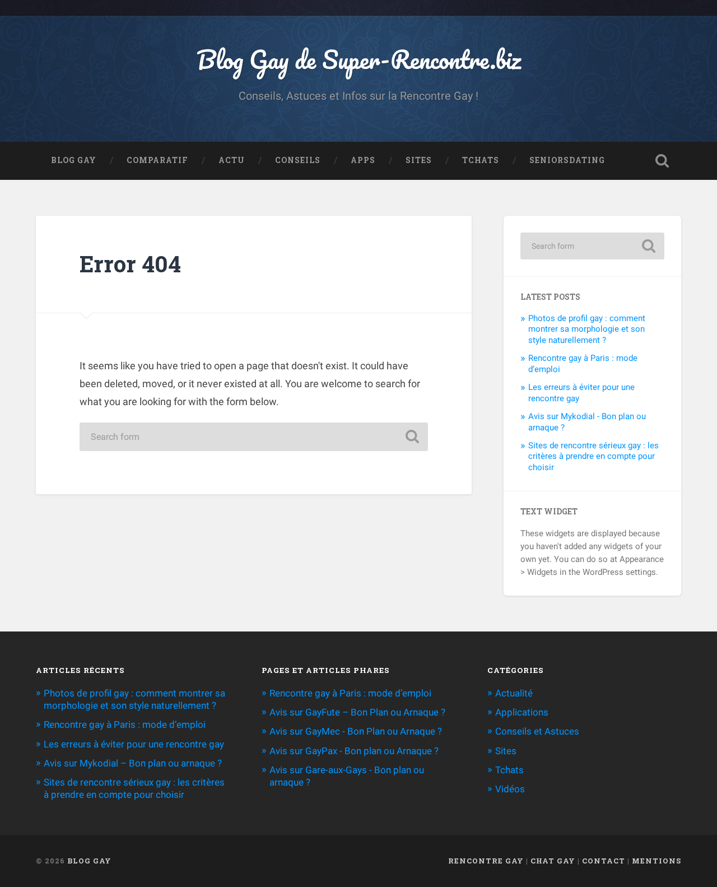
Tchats (480, 160)
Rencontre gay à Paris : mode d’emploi (125, 724)
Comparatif (157, 160)
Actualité (514, 693)
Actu (231, 160)
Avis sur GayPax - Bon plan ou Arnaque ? (354, 750)
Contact (603, 860)
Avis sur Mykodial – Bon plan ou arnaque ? (133, 763)
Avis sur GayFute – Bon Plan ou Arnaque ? (357, 712)
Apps (363, 160)
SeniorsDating (567, 160)
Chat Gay (552, 860)
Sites (419, 160)
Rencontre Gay (486, 860)
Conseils (297, 160)
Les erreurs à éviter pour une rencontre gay (134, 744)
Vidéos (510, 789)
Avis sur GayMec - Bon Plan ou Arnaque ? (355, 731)
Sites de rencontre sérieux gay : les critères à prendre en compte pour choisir (593, 456)
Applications (521, 712)
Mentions (656, 860)
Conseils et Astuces (537, 731)
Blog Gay (73, 160)
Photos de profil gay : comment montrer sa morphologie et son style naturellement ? (586, 329)
